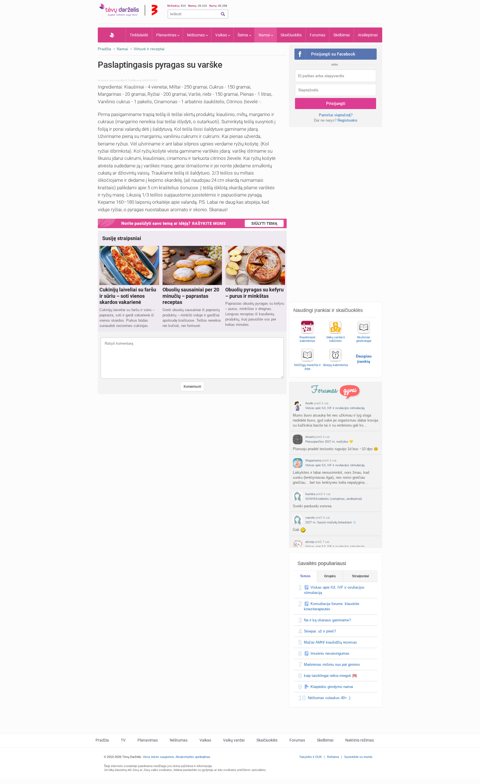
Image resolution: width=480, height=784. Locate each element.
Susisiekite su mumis (358, 756)
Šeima (243, 35)
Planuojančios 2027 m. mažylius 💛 (329, 441)
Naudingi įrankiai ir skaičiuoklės (328, 310)
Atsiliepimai (368, 35)
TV (123, 740)
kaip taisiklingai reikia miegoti (327, 676)
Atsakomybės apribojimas (193, 756)
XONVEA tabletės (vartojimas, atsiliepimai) (333, 498)
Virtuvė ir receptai (149, 49)
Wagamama (313, 460)
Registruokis (348, 120)
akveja (309, 541)
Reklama (333, 756)
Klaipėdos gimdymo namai (332, 687)
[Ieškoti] (223, 14)
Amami (309, 436)
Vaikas (221, 35)
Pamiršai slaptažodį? (335, 115)
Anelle (309, 403)
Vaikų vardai (233, 740)
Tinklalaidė (139, 35)
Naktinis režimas (359, 740)
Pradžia (112, 34)
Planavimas (166, 35)
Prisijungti (335, 103)
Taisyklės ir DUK (310, 756)
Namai (264, 35)
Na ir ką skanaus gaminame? (327, 620)
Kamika (310, 494)
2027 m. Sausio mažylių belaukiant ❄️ (330, 522)
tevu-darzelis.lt (118, 80)
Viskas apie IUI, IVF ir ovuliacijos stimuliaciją (334, 408)
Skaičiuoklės (291, 35)
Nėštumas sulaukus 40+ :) (329, 698)
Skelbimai (341, 35)
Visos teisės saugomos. (159, 756)
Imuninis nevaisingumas (330, 653)
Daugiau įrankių (364, 359)
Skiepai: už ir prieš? (320, 631)
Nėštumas (196, 35)
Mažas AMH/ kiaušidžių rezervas (330, 642)
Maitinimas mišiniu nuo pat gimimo (332, 664)
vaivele (310, 517)
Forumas (317, 35)
